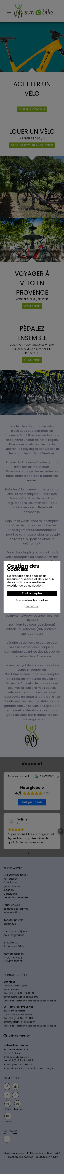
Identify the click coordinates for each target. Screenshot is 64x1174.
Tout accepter (32, 593)
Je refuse (32, 606)
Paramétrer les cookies (32, 600)
